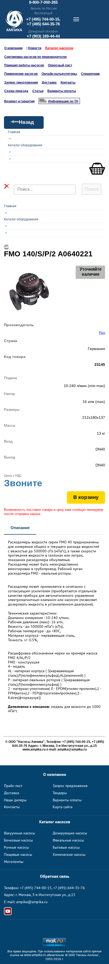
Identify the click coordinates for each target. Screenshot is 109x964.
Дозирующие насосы (70, 833)
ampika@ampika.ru (32, 901)
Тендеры (60, 792)
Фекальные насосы (68, 840)
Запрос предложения (21, 82)
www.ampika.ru (35, 955)
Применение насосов (21, 74)
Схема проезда (16, 91)
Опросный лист (60, 65)
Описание (20, 527)
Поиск (91, 189)
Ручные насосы (16, 847)
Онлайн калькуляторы (59, 74)
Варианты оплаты (61, 91)
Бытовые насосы (66, 847)
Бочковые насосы (18, 840)
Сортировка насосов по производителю (35, 57)
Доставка (49, 82)
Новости (34, 48)
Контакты (68, 82)
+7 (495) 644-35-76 (43, 24)
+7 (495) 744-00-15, (43, 19)
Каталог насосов (59, 48)
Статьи (37, 91)
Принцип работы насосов (24, 65)
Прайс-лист (13, 785)
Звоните (23, 483)
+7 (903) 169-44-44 (43, 36)
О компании (13, 48)
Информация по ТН (63, 101)
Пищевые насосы (18, 854)
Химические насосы (69, 854)
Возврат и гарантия (19, 101)
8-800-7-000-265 (43, 2)
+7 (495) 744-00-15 (36, 887)
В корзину (86, 497)
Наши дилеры (15, 800)
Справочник (90, 74)
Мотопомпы (13, 861)
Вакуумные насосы (19, 833)
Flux (102, 333)
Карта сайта (62, 806)
